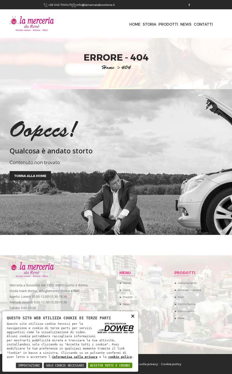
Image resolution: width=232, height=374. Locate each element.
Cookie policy (171, 364)
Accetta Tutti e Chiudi (110, 365)
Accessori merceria (189, 289)
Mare (181, 318)
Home (126, 282)
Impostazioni (29, 365)
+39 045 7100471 (60, 4)
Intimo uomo (186, 310)
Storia (149, 24)
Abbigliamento (187, 282)
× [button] (133, 316)
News (185, 24)
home (107, 68)
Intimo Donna (187, 303)
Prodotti (168, 24)
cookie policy (120, 357)
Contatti (203, 24)
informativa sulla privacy (74, 357)
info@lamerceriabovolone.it (95, 4)
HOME (134, 24)
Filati (181, 296)
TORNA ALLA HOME (30, 176)
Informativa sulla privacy (139, 364)
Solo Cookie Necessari (65, 365)
